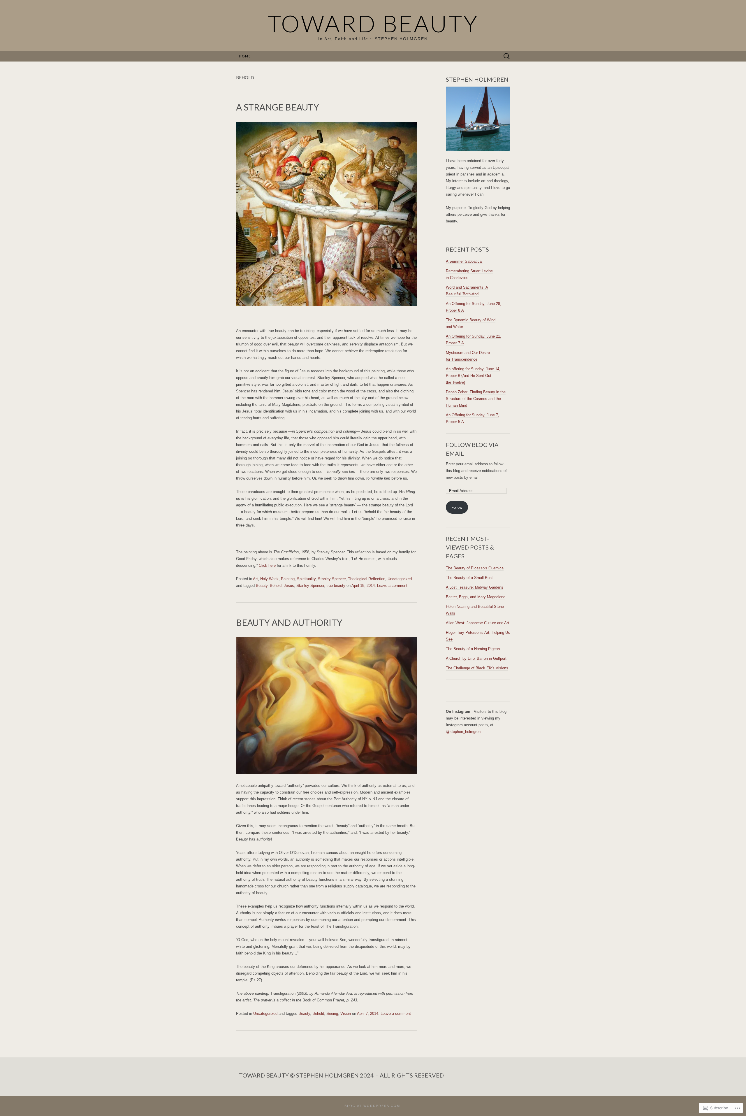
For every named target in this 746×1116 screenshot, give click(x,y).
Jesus (289, 585)
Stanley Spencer (332, 579)
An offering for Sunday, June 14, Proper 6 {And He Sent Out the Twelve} (473, 376)
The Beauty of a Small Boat (469, 577)
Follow (456, 507)
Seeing (332, 1013)
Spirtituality (306, 579)
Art (255, 579)
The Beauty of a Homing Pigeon (473, 649)
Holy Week (269, 579)
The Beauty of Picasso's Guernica (475, 568)
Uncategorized (400, 579)
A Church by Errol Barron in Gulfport (476, 658)
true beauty (335, 585)
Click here (267, 565)
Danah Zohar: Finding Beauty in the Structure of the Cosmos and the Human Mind (476, 399)
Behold (275, 585)
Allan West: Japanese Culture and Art (477, 623)
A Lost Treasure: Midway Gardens (474, 587)
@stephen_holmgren (463, 731)
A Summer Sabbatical (464, 261)
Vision (345, 1013)
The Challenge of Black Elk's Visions (477, 668)
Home (245, 56)
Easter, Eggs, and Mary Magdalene (475, 597)
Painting (288, 579)
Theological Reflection (366, 579)
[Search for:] (507, 56)
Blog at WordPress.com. (373, 1106)
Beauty (262, 585)
